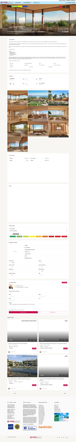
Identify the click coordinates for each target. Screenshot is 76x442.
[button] (38, 20)
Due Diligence (56, 407)
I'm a (39, 298)
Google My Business (57, 410)
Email (10, 298)
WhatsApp (26, 287)
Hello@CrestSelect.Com (10, 412)
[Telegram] (67, 437)
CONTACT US (36, 2)
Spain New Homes (41, 407)
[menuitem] (70, 3)
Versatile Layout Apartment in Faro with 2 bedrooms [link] (17, 343)
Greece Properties (41, 417)
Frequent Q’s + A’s (57, 408)
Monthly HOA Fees (12, 273)
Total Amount (11, 260)
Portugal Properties (41, 410)
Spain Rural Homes (41, 409)
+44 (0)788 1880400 (19, 287)
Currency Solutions (41, 408)
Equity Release (41, 421)
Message (10, 302)
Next (65, 393)
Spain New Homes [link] (13, 388)
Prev (15, 393)
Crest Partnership (41, 419)
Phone (40, 294)
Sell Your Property (41, 418)
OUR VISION (18, 2)
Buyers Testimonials (57, 409)
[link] (22, 330)
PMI (39, 273)
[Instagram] (57, 437)
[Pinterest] (61, 437)
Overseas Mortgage (41, 411)
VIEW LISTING (64, 282)
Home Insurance (41, 269)
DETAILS (34, 348)
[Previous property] (10, 393)
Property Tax (11, 269)
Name (10, 294)
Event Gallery (41, 422)
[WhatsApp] (63, 437)
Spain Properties (41, 420)
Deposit (40, 260)
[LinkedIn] (59, 437)
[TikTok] (65, 437)
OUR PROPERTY (27, 2)
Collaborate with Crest (57, 411)
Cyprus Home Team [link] (44, 351)
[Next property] (67, 393)
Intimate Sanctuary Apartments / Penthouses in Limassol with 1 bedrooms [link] (53, 343)
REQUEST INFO (23, 312)
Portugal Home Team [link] (13, 351)
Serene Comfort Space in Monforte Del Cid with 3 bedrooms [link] (19, 378)
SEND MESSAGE (53, 312)
